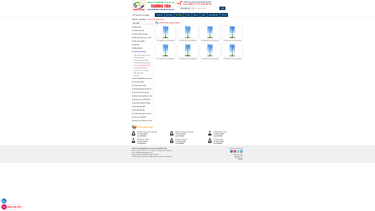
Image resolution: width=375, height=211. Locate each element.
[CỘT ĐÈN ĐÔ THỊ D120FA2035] (188, 56)
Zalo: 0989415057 (141, 135)
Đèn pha (136, 75)
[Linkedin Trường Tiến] (241, 152)
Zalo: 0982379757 (141, 143)
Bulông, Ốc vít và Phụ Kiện (142, 99)
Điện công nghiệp (139, 41)
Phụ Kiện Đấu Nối (139, 110)
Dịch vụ (195, 15)
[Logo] (187, 6)
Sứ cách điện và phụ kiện (141, 92)
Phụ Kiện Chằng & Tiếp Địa (142, 103)
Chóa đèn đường (139, 57)
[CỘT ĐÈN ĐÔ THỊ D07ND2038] (165, 37)
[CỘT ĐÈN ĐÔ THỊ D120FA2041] (210, 56)
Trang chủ (159, 15)
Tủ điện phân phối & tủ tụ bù (142, 113)
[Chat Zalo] (4, 203)
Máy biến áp (137, 27)
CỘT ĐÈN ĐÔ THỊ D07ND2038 (165, 40)
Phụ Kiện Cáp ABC (139, 106)
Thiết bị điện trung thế (140, 34)
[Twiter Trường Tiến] (238, 152)
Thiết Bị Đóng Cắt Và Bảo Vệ (142, 89)
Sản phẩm (179, 15)
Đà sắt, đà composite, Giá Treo (143, 96)
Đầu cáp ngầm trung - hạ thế (142, 37)
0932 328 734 (14, 207)
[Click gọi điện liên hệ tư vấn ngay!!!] (4, 206)
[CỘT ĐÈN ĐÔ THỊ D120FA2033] (232, 37)
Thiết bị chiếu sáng (140, 51)
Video (203, 15)
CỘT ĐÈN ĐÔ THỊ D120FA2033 (232, 40)
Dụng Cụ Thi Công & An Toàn (143, 120)
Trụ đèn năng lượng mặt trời (142, 62)
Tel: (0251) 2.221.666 (180, 141)
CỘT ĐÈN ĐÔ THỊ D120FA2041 (210, 59)
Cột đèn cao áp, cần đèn (141, 60)
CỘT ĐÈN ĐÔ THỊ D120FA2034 (166, 59)
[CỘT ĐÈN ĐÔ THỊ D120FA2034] (165, 56)
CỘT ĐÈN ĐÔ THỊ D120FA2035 (188, 59)
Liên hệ (224, 15)
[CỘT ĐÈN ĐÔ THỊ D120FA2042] (232, 56)
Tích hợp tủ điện (139, 82)
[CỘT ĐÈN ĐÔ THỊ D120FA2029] (210, 37)
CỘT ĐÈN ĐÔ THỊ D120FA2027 (188, 40)
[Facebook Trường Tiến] (231, 152)
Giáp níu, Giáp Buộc (140, 117)
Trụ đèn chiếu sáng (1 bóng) (142, 65)
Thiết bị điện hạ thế (140, 85)
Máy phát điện (138, 48)
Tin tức (188, 15)
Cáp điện (136, 44)
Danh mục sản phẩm (142, 15)
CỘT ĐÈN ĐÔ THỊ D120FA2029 (210, 40)
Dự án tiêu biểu (213, 15)
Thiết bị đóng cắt (139, 30)
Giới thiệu (169, 15)
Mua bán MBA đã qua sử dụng (143, 78)
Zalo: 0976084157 (179, 143)
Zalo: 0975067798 (218, 135)
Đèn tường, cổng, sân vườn (142, 55)
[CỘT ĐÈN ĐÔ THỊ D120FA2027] (188, 37)
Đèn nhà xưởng (138, 73)
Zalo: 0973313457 (179, 135)
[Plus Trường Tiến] (235, 152)
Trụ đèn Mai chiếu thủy (140, 68)
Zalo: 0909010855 (218, 143)
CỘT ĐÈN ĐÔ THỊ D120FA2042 (232, 59)
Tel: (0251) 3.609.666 (142, 134)
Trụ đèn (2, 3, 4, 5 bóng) (141, 70)
